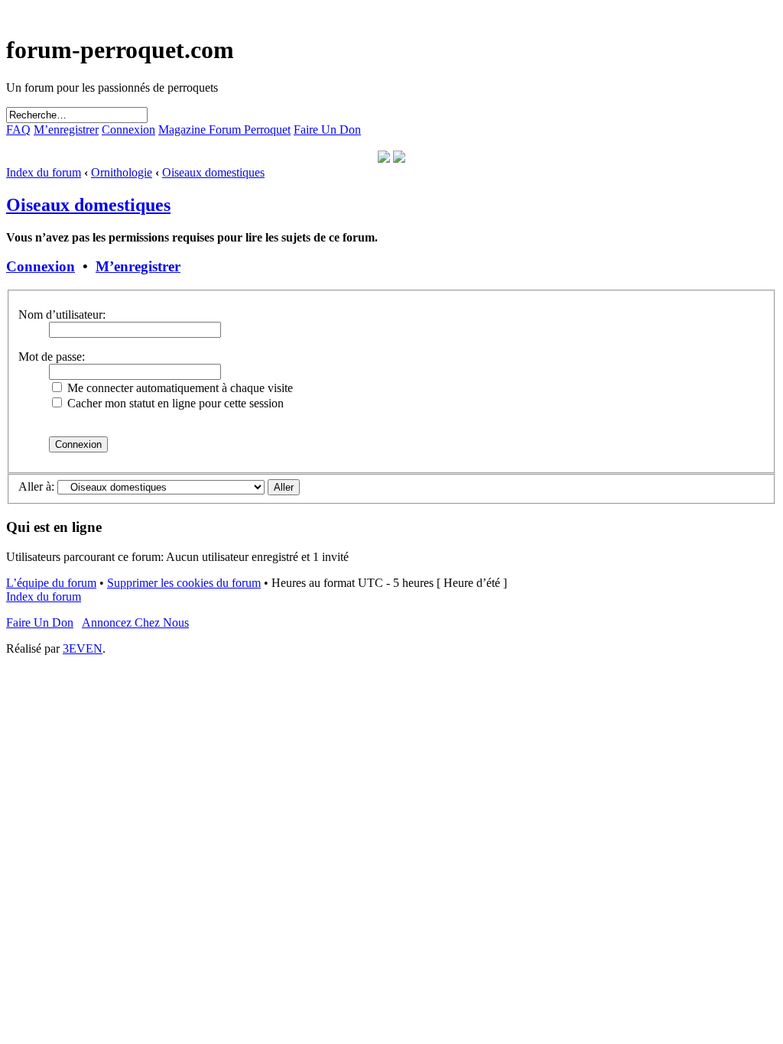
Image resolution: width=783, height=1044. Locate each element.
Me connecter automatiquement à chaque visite (178, 387)
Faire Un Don (327, 129)
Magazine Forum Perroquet (224, 129)
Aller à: (36, 486)
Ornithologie (121, 172)
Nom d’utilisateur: (62, 314)
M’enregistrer (66, 129)
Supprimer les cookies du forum (184, 582)
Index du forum (43, 172)
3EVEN (82, 648)
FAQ (18, 129)
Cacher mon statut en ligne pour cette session (174, 403)
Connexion (128, 129)
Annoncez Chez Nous (135, 622)
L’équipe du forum (51, 582)
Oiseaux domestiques (213, 172)
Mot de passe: (51, 356)
